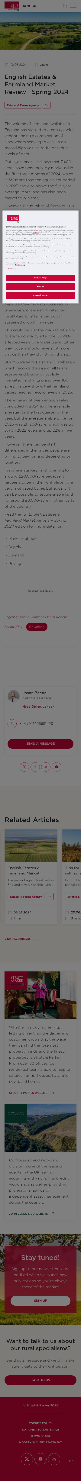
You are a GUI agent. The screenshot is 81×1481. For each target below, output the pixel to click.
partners (36, 233)
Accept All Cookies (40, 295)
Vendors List (12, 269)
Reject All (40, 287)
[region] (40, 257)
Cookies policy (20, 265)
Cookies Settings (40, 278)
